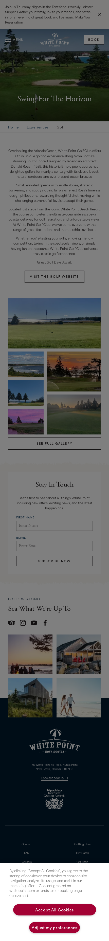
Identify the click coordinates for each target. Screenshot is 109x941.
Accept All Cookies (54, 910)
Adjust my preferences (54, 927)
